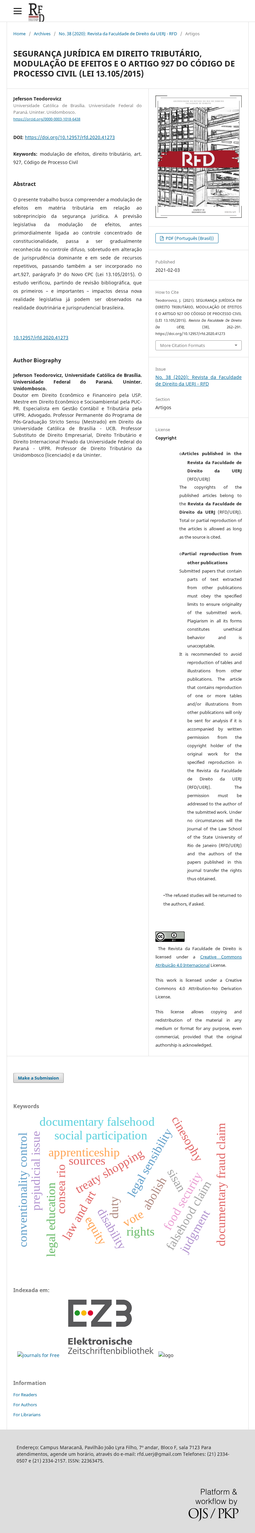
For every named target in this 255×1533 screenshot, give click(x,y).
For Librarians (27, 1415)
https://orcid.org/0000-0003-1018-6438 (46, 119)
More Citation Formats (182, 345)
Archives (42, 34)
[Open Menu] (17, 11)
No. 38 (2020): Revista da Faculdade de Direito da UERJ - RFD (118, 34)
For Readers (25, 1395)
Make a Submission (38, 1078)
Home (19, 34)
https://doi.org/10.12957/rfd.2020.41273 (70, 137)
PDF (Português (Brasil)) (189, 238)
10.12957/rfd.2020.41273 (40, 337)
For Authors (25, 1405)
